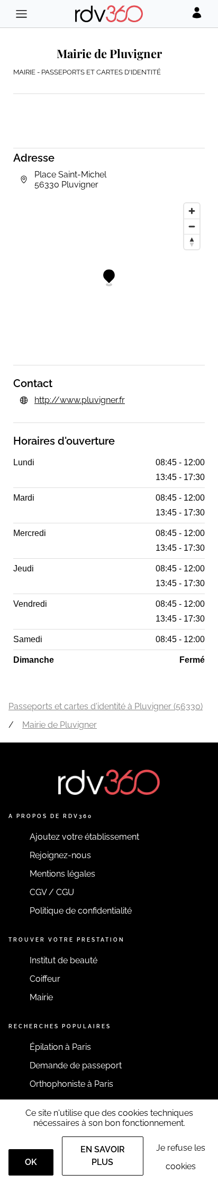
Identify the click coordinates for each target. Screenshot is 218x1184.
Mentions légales (62, 874)
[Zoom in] (191, 211)
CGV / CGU (52, 892)
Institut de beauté (63, 960)
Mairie (41, 997)
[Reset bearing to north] (191, 241)
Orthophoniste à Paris (71, 1084)
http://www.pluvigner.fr (79, 400)
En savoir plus (102, 1155)
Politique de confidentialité (81, 911)
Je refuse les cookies (180, 1157)
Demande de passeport (76, 1065)
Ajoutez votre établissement (84, 837)
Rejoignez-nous (60, 855)
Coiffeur (45, 979)
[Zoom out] (191, 226)
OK (31, 1162)
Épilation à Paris (60, 1047)
